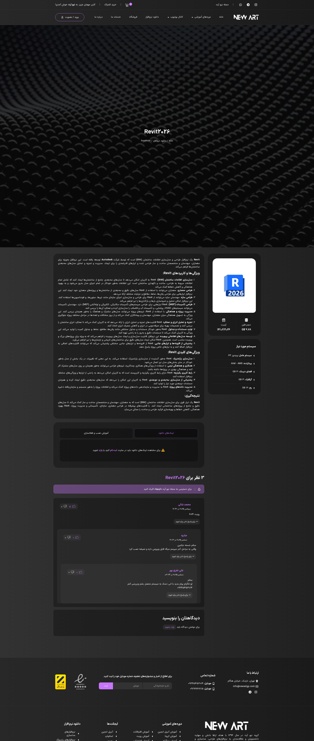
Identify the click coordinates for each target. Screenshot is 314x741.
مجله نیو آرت (222, 5)
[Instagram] (256, 5)
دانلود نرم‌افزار (159, 141)
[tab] (166, 433)
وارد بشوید (169, 627)
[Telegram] (248, 5)
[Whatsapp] (240, 5)
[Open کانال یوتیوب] (168, 17)
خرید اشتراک (110, 5)
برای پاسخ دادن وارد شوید (185, 521)
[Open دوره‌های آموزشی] (192, 17)
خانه (171, 141)
